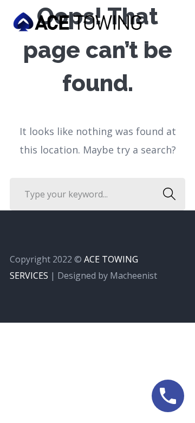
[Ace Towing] (77, 20)
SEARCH (169, 194)
